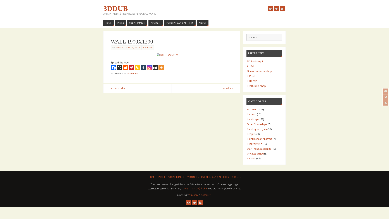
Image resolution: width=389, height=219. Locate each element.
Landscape (253, 119)
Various (147, 47)
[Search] (278, 37)
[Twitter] (385, 97)
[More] (161, 67)
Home (151, 177)
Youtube (192, 177)
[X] (119, 67)
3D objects (253, 109)
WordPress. (206, 195)
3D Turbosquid (255, 61)
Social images (176, 177)
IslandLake (118, 88)
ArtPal (250, 66)
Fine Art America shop (259, 71)
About (236, 177)
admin (119, 47)
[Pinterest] (131, 67)
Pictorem (252, 81)
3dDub (115, 8)
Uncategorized (255, 153)
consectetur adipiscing (194, 188)
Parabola (193, 195)
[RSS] (385, 103)
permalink (134, 73)
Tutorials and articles (215, 177)
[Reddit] (125, 67)
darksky (227, 88)
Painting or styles (257, 129)
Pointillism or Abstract (259, 139)
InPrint (251, 76)
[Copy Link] (137, 67)
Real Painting (254, 144)
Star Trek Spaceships (259, 148)
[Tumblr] (143, 67)
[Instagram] (149, 67)
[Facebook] (113, 67)
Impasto (251, 114)
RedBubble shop (256, 86)
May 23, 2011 (133, 47)
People (251, 134)
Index (161, 177)
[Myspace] (155, 67)
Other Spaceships (257, 124)
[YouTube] (385, 91)
